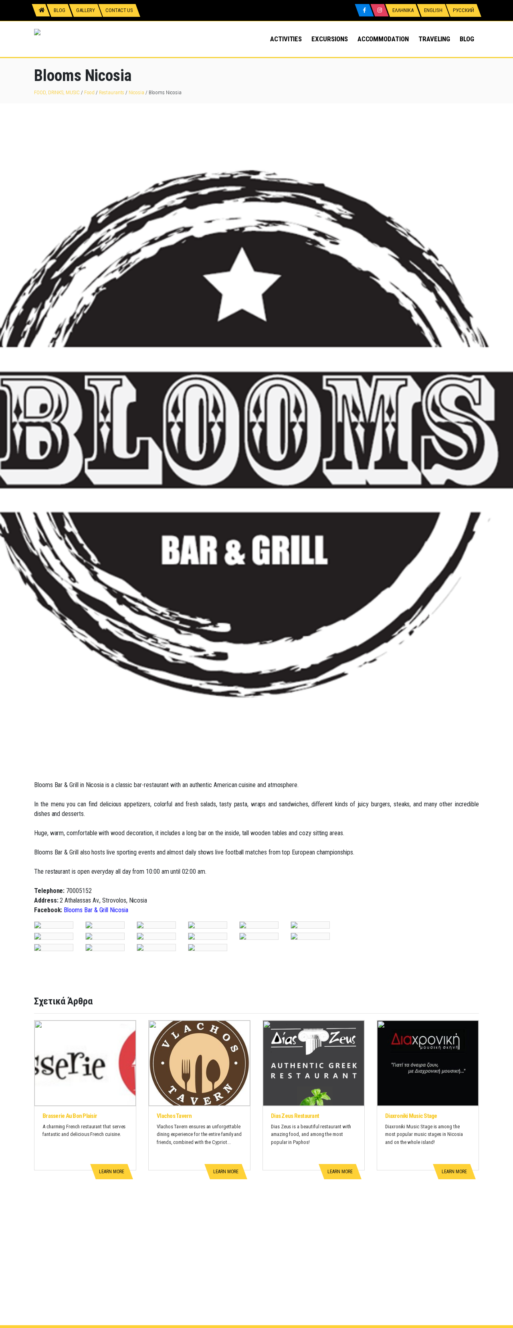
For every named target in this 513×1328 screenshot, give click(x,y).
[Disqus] (256, 1225)
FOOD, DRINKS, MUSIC (57, 92)
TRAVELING (434, 39)
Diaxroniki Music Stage (411, 1115)
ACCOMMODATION (383, 39)
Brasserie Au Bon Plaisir (69, 1115)
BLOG (467, 39)
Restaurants (111, 92)
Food (89, 92)
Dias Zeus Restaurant (295, 1115)
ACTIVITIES (286, 39)
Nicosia (136, 92)
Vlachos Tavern (174, 1115)
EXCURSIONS (329, 39)
